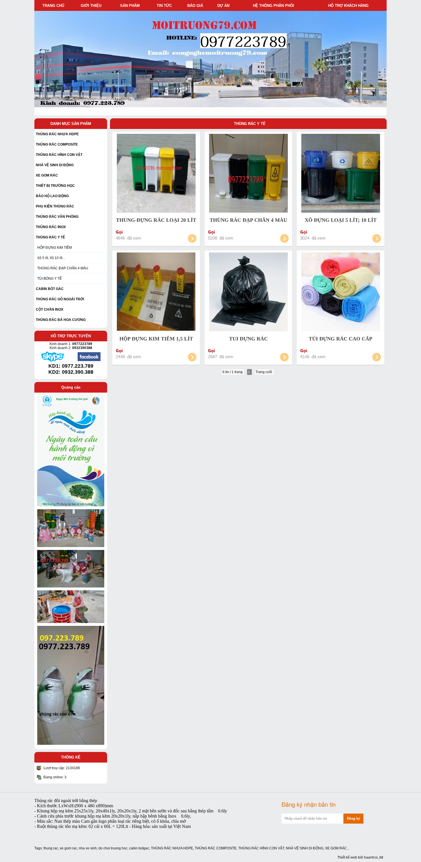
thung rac (51, 848)
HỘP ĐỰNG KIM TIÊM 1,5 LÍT (156, 339)
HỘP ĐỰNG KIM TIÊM (54, 248)
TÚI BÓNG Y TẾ (49, 279)
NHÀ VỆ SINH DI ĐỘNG (304, 848)
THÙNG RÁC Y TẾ (249, 124)
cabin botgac (139, 848)
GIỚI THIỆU (92, 5)
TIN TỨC (165, 5)
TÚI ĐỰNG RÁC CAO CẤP (340, 339)
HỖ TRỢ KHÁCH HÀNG (349, 5)
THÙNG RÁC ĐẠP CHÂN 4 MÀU (62, 268)
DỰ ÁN (224, 5)
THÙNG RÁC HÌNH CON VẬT (261, 848)
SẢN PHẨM (131, 5)
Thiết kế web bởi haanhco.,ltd (360, 857)
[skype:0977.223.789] (52, 360)
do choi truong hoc (113, 848)
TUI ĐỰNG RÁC (248, 339)
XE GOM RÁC (336, 848)
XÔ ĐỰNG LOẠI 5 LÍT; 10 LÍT (341, 220)
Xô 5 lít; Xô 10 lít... (51, 258)
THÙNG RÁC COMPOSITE (216, 848)
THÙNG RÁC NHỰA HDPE (172, 848)
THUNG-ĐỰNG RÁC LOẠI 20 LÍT (156, 220)
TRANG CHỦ (53, 5)
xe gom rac (68, 848)
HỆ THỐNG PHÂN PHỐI (274, 5)
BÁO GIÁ (196, 5)
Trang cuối (264, 372)
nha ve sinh (88, 848)
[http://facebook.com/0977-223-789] (89, 360)
